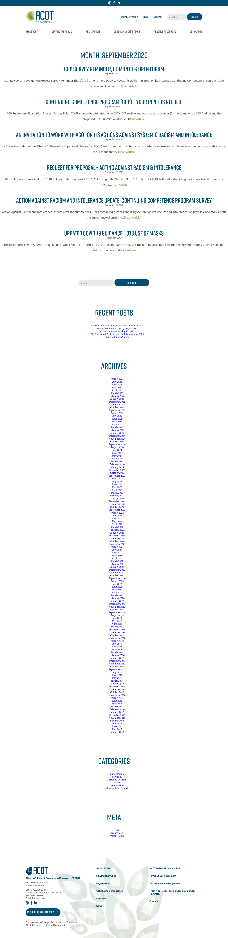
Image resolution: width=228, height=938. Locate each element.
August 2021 (117, 546)
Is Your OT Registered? (41, 912)
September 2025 (117, 410)
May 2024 (117, 455)
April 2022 (117, 524)
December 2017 (117, 660)
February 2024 (117, 464)
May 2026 (117, 387)
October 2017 (117, 666)
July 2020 (117, 583)
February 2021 (117, 563)
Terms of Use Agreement (162, 875)
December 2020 (117, 569)
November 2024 (117, 438)
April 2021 (117, 558)
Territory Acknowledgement (164, 883)
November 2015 (117, 717)
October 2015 (117, 720)
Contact (153, 901)
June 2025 (117, 418)
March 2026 (117, 392)
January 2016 (117, 712)
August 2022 (117, 512)
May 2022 (117, 521)
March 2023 (117, 492)
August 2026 (117, 378)
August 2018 (117, 640)
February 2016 (117, 709)
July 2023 (117, 481)
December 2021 (117, 535)
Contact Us (157, 17)
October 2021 (117, 541)
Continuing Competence (127, 31)
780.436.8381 (39, 889)
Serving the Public (61, 31)
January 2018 (117, 658)
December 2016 (117, 686)
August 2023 (117, 478)
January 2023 (117, 498)
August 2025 (117, 412)
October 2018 (117, 635)
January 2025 (117, 432)
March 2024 (117, 461)
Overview (101, 898)
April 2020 (117, 592)
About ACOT (32, 31)
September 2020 (117, 578)
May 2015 (117, 729)
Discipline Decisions (117, 779)
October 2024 (117, 441)
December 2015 (117, 715)
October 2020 (117, 575)
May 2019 (117, 620)
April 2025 (117, 424)
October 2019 (117, 609)
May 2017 (117, 677)
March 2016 (117, 706)
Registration (93, 31)
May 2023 (117, 487)
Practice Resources (165, 31)
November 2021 (117, 538)
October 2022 (117, 506)
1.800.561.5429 (53, 892)
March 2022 (117, 526)
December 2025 (117, 401)
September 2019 (117, 612)
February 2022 (117, 529)
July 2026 (117, 381)
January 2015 (117, 732)
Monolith (62, 925)
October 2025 (117, 407)
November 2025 (117, 404)
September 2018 (117, 638)
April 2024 (117, 458)
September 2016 (117, 695)
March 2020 (117, 595)
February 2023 (117, 495)
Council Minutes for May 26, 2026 (117, 331)
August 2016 (117, 697)
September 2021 (117, 544)
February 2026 (117, 395)
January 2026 (117, 398)
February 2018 (117, 655)
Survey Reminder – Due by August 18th (117, 328)
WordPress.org (117, 835)
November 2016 (117, 689)
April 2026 (117, 390)
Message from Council (117, 788)
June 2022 (117, 518)
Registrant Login (128, 17)
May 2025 (117, 421)
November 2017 (117, 663)
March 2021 (117, 561)
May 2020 (117, 589)
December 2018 (117, 629)
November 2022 (117, 504)
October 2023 (117, 472)
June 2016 (117, 700)
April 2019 (117, 623)
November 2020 (117, 572)
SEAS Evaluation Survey (117, 336)
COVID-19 (117, 776)
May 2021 (117, 555)
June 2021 (117, 552)
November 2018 (117, 632)
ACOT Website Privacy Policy (164, 868)
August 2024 (117, 447)
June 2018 (117, 646)
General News (117, 785)
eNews (117, 782)
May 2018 (117, 649)
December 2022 (117, 501)
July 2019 (117, 618)
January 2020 (117, 601)
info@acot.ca (39, 898)
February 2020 (117, 598)
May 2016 (117, 703)
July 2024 (117, 449)
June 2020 (117, 586)
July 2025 (117, 415)
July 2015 (117, 723)
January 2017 (117, 683)
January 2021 (117, 566)
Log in (117, 830)
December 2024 (117, 435)
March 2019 (117, 626)
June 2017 (117, 675)
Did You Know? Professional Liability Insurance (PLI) (117, 334)
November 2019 (117, 606)
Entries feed (117, 832)
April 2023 (117, 489)
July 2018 (117, 643)
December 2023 (117, 469)
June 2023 (117, 484)
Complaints (196, 31)
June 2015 (117, 726)
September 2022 (117, 509)
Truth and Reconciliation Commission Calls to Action (172, 892)
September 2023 (117, 475)
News (145, 17)
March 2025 (117, 427)
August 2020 (117, 581)
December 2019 (117, 603)
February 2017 (117, 680)
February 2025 (117, 430)
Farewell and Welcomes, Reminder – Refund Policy (117, 325)
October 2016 (117, 692)
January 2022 (117, 532)
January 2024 (117, 467)
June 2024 (117, 452)
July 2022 (117, 515)
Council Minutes (117, 773)
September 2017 (117, 669)
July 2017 (117, 672)
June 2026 (117, 384)
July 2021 (117, 549)
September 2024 (117, 444)
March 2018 (117, 652)
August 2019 (117, 615)
